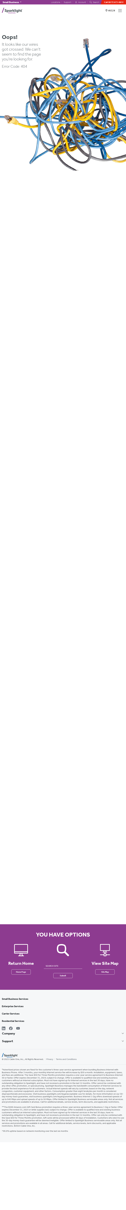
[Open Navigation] (120, 11)
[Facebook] (11, 1028)
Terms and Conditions (66, 1059)
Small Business (11, 2)
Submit (63, 975)
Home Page (21, 972)
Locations (55, 2)
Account (82, 2)
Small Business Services (15, 998)
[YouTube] (18, 1028)
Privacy (49, 1059)
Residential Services (13, 1021)
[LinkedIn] (3, 1028)
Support (67, 2)
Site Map (105, 972)
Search (95, 2)
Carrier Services (11, 1013)
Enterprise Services (13, 1006)
